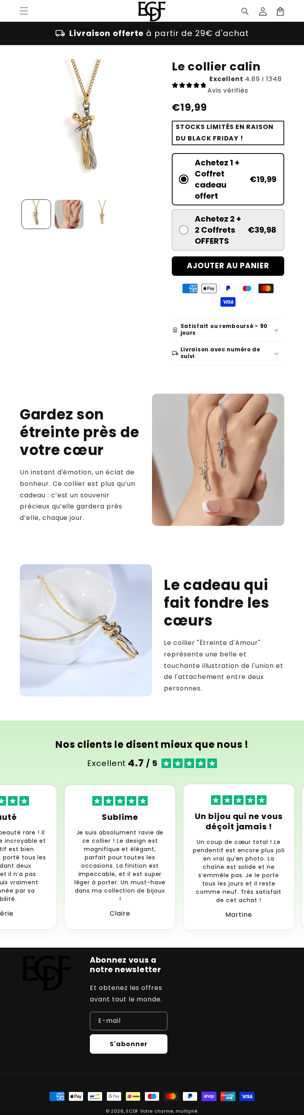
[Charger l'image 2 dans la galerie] (69, 214)
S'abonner (129, 1044)
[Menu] (23, 11)
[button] (245, 11)
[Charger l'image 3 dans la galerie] (101, 214)
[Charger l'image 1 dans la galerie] (36, 214)
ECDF (132, 1111)
